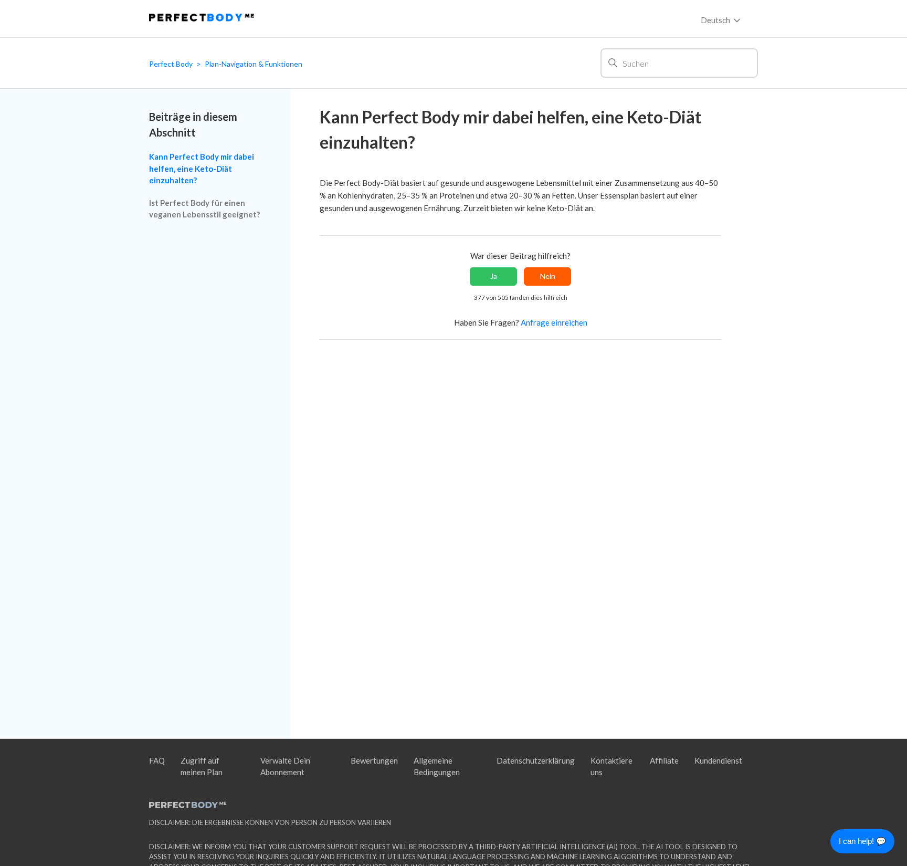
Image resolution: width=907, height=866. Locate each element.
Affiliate (664, 760)
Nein (547, 276)
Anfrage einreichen (554, 322)
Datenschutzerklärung (536, 760)
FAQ (157, 760)
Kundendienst (718, 760)
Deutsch (716, 20)
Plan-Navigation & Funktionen (253, 63)
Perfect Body (171, 63)
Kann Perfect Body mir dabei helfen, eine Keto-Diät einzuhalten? (201, 168)
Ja (493, 276)
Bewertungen (374, 760)
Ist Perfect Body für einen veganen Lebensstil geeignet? (204, 209)
